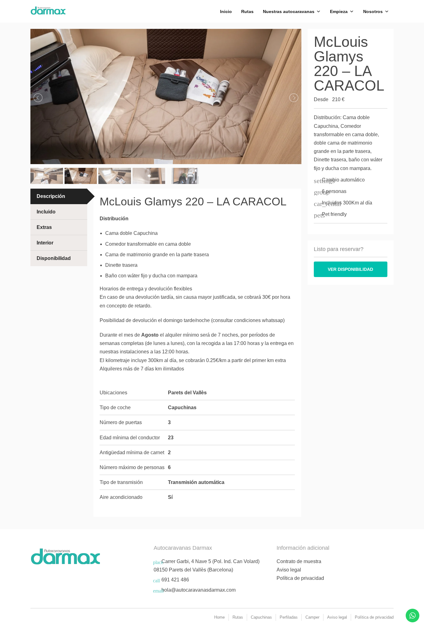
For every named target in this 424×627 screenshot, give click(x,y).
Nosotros (373, 11)
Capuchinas (261, 617)
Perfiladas (289, 617)
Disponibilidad (54, 258)
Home (219, 617)
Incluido (46, 211)
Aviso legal (289, 569)
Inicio (226, 11)
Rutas (247, 11)
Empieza (339, 11)
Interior (45, 242)
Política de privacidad (300, 578)
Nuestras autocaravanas (288, 11)
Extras (44, 227)
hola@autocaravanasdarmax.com (198, 590)
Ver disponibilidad (350, 269)
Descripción (51, 196)
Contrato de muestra (299, 561)
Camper (312, 617)
